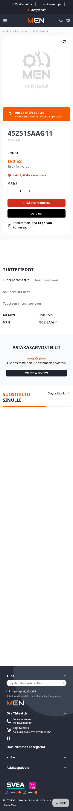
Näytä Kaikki (57, 390)
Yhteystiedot (38, 10)
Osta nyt (36, 213)
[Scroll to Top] (66, 791)
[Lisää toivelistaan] (64, 42)
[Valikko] (5, 20)
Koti (5, 31)
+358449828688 (22, 723)
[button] (61, 20)
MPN (6, 322)
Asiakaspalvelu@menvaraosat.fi (32, 732)
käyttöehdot (29, 691)
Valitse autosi (24, 4)
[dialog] (13, 808)
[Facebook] (8, 738)
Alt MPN (9, 315)
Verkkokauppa (52, 4)
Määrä (12, 183)
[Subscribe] (62, 683)
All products (20, 31)
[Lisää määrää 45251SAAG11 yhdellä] (29, 191)
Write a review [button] (36, 371)
